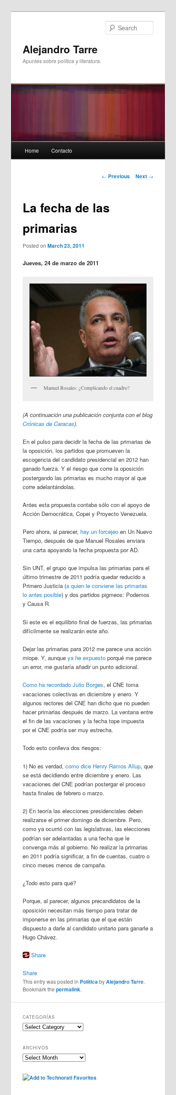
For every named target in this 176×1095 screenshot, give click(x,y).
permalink (68, 989)
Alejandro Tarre (60, 49)
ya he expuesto (86, 658)
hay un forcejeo (99, 531)
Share (38, 955)
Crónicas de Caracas (48, 424)
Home (32, 150)
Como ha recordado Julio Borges (63, 685)
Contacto (61, 150)
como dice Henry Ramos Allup (103, 766)
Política (89, 981)
